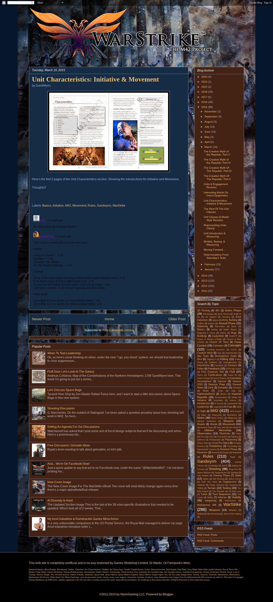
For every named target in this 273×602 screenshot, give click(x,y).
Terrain (211, 487)
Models (201, 424)
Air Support (211, 317)
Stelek (206, 479)
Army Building (230, 320)
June (207, 131)
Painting (234, 437)
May (207, 136)
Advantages (208, 314)
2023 (204, 81)
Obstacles (224, 433)
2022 (204, 86)
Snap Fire (233, 469)
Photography (215, 440)
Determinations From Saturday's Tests (216, 256)
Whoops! (233, 510)
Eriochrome (203, 365)
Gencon (222, 381)
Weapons (214, 509)
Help (233, 391)
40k (217, 310)
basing (214, 329)
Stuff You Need (209, 482)
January (209, 269)
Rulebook (237, 452)
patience (201, 440)
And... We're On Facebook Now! (68, 463)
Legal (216, 407)
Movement (79, 205)
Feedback (214, 368)
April (207, 141)
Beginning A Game (206, 333)
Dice (199, 359)
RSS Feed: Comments (210, 540)
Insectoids (218, 400)
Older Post (176, 319)
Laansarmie (232, 403)
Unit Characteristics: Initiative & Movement (218, 202)
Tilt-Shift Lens (235, 491)
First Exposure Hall (212, 372)
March (208, 146)
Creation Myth (205, 353)
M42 (68, 205)
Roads (226, 452)
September (211, 116)
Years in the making (232, 514)
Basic (233, 326)
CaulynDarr (218, 336)
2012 (204, 285)
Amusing (226, 317)
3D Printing (203, 310)
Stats (238, 475)
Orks (211, 437)
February (210, 264)
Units (210, 497)
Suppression (229, 482)
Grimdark (237, 388)
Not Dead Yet (235, 427)
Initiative (58, 205)
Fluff (232, 371)
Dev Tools (203, 356)
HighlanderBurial (206, 394)
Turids (204, 494)
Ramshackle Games (206, 449)
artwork (211, 323)
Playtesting (231, 439)
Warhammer (230, 500)
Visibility (236, 497)
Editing (224, 359)
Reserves (202, 452)
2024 (204, 76)
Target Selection (217, 485)
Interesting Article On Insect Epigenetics (216, 194)
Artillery (200, 323)
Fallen (200, 368)
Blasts (223, 333)
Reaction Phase (228, 449)
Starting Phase (221, 475)
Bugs (234, 333)
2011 (204, 290)
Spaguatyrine (221, 472)
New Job (221, 427)
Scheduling (213, 466)
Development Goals (226, 356)
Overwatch (222, 437)
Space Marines (204, 472)
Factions (232, 365)
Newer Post (41, 319)
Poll (213, 443)
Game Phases (219, 378)
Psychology (232, 446)
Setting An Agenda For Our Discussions (73, 426)
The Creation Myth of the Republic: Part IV (217, 161)
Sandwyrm (104, 205)
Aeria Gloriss (224, 314)
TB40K (200, 488)
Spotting (234, 472)
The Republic (218, 491)
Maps (203, 415)
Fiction (238, 369)
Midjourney (233, 418)
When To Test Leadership (64, 353)
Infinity (234, 397)
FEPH (228, 369)
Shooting (215, 469)
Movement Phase (205, 427)
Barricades (220, 326)
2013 (204, 280)
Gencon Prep (216, 384)
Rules (91, 205)
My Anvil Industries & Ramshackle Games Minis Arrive (82, 518)
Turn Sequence (221, 494)
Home (109, 319)
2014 (204, 275)
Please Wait (202, 443)
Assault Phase (227, 323)
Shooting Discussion (61, 408)
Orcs (202, 437)
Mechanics (232, 415)
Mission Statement (206, 421)
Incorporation (221, 397)
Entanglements (230, 362)
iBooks (223, 394)
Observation (204, 433)
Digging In (211, 359)
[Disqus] (108, 260)
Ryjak (232, 457)
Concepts (234, 345)
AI (234, 314)
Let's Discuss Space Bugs (64, 390)
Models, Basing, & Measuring (214, 243)
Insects (233, 400)
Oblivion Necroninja (217, 430)
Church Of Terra (218, 342)
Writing (200, 514)
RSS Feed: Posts (207, 534)
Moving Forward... (214, 249)
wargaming (210, 500)
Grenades (223, 387)
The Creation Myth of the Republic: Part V (217, 153)
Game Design (203, 378)
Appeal (215, 320)
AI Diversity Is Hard (60, 500)
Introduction (203, 403)
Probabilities (215, 446)
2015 (204, 107)
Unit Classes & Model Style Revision (216, 218)
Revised (215, 452)
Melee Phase (217, 418)
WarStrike (119, 205)
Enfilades (213, 362)
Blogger (168, 594)
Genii (210, 387)
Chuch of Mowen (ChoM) (209, 339)
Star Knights (203, 475)
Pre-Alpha (223, 443)
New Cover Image (59, 482)
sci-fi (224, 465)
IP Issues (218, 403)
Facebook (219, 365)
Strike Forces (235, 479)
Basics (46, 205)
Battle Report (230, 329)
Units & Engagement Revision (216, 186)
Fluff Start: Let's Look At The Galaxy (70, 371)
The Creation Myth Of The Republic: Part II (217, 177)
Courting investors (216, 349)
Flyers (200, 375)
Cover (234, 349)
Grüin (220, 391)
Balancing (202, 326)
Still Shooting (218, 479)
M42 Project (235, 411)
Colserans (218, 345)
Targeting (233, 485)
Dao (219, 353)
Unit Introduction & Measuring (214, 235)
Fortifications (215, 375)
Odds (238, 433)
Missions (228, 420)
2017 (204, 96)
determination (231, 353)
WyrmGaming (213, 514)
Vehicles (222, 497)
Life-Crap (227, 406)
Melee (200, 417)
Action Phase (233, 310)
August (208, 121)
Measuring (217, 415)
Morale (213, 424)
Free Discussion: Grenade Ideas (68, 445)
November (210, 111)
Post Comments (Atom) (118, 330)
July (207, 126)
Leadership (203, 406)
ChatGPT (233, 336)
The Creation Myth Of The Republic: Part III (217, 169)
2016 (204, 101)
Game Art (232, 375)
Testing (226, 487)
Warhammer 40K (207, 505)
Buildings (202, 336)
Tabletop (201, 485)
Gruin (206, 391)
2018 (204, 91)
